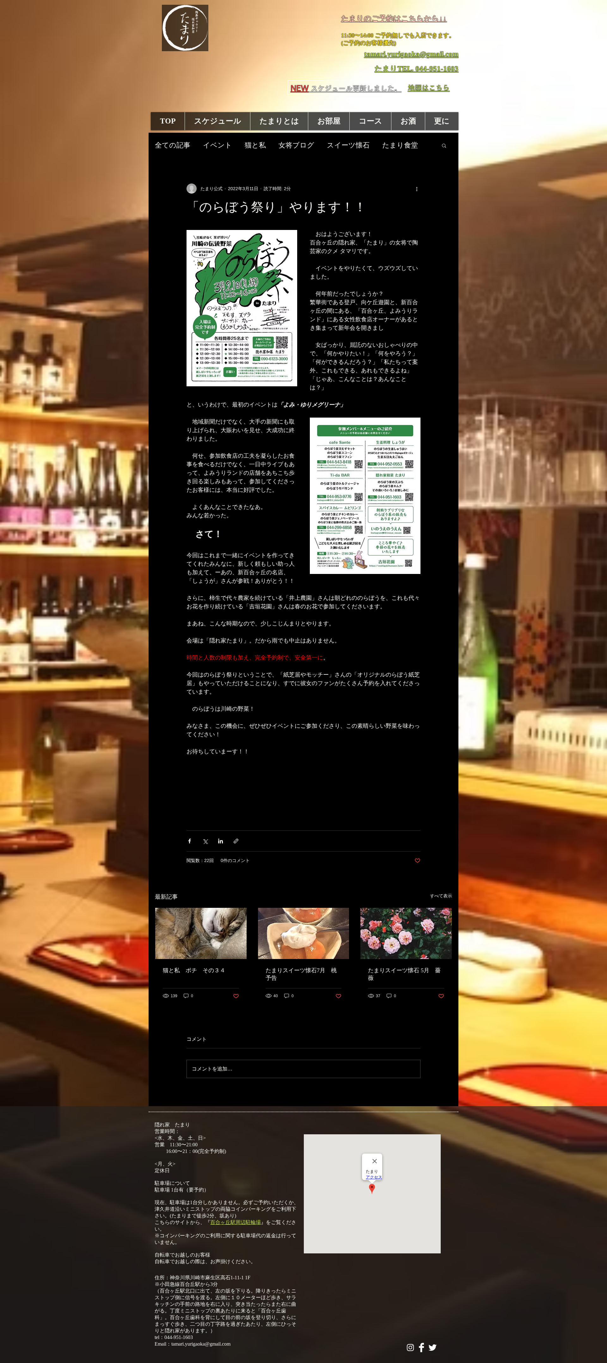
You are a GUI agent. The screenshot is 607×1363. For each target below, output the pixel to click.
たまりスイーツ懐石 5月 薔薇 (404, 974)
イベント (217, 145)
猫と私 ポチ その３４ (194, 970)
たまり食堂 (400, 145)
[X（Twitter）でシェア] (205, 841)
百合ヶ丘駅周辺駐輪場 (235, 1222)
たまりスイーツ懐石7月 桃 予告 (304, 974)
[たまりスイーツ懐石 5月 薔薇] (406, 933)
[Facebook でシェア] (190, 841)
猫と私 (255, 145)
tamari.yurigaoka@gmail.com (200, 1344)
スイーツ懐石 (348, 145)
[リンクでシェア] (236, 841)
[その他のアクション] (416, 188)
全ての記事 (172, 145)
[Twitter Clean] (432, 1347)
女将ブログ (296, 145)
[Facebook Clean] (421, 1347)
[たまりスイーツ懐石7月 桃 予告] (303, 933)
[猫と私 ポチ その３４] (201, 933)
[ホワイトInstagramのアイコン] (410, 1347)
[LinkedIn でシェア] (221, 841)
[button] (444, 145)
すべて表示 (441, 895)
